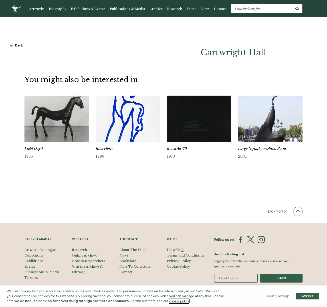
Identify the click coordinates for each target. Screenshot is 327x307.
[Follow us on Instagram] (261, 239)
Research (174, 9)
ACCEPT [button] (308, 296)
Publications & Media (127, 9)
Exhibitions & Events (88, 9)
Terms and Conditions (185, 255)
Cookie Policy (178, 267)
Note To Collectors (135, 267)
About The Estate (133, 250)
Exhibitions (33, 261)
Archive (156, 9)
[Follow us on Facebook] (240, 239)
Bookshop (127, 261)
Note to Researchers (88, 261)
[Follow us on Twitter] (250, 239)
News (205, 9)
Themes (31, 278)
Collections (33, 255)
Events (29, 267)
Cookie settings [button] (278, 296)
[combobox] (261, 8)
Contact (220, 9)
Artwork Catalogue (40, 250)
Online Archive (84, 255)
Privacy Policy (179, 261)
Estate (191, 9)
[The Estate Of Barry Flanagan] (17, 8)
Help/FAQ (175, 250)
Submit (281, 278)
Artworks (36, 9)
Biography (58, 9)
